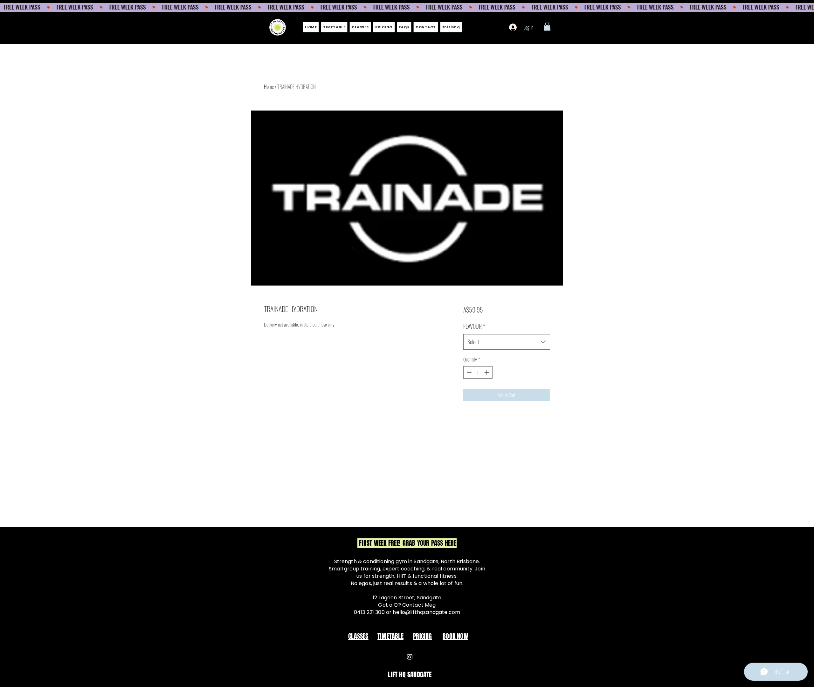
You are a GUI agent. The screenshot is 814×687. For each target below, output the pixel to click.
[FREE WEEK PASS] (407, 7)
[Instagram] (409, 656)
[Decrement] (468, 372)
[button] (547, 26)
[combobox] (506, 342)
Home (269, 87)
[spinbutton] (478, 372)
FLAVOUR (474, 326)
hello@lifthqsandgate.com (426, 612)
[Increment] (487, 372)
